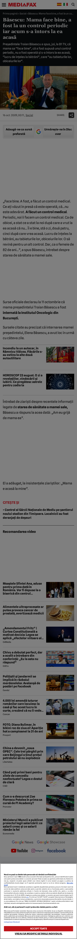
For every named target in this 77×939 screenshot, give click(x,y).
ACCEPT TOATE (38, 928)
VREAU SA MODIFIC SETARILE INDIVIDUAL (38, 933)
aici (27, 897)
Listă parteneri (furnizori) (12, 922)
